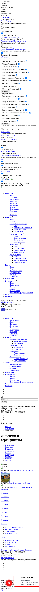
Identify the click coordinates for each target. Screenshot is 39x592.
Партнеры (13, 203)
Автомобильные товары (18, 224)
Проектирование (16, 271)
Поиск (4, 402)
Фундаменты (14, 276)
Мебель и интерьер (21, 260)
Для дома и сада (15, 255)
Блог (7, 295)
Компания (9, 193)
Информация (10, 281)
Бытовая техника (16, 234)
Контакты (8, 296)
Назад (12, 195)
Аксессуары (18, 231)
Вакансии (13, 211)
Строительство (15, 273)
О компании (14, 199)
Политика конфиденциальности (21, 293)
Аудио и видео (19, 250)
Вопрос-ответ (15, 291)
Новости (13, 287)
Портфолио (9, 278)
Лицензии (13, 201)
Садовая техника (20, 262)
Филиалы (13, 215)
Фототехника (19, 252)
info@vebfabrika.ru (7, 302)
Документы (14, 205)
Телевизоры (18, 240)
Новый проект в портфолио (19, 483)
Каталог (8, 217)
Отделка (13, 275)
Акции (12, 289)
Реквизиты (14, 213)
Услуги (7, 265)
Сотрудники (14, 209)
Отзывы (12, 207)
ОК (2, 590)
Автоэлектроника (20, 230)
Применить (5, 91)
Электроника (14, 244)
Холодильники (19, 242)
